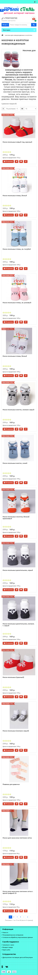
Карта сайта (6, 950)
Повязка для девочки (11, 784)
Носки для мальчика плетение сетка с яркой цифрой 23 (18, 892)
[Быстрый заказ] (16, 161)
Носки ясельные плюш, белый (15, 195)
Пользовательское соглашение (13, 935)
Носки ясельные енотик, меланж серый (18, 410)
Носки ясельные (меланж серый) (16, 731)
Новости (5, 932)
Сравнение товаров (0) (9, 104)
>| (27, 917)
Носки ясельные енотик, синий (15, 463)
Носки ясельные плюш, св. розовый (17, 302)
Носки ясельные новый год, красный (17, 142)
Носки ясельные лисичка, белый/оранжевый (16, 517)
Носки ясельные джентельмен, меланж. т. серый (18, 624)
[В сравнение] (25, 161)
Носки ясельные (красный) (13, 677)
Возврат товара (8, 947)
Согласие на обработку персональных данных (18, 937)
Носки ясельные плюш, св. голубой (17, 249)
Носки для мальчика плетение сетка (17, 838)
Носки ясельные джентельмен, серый (18, 570)
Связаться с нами (8, 945)
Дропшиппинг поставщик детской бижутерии (18, 957)
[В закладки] (21, 161)
